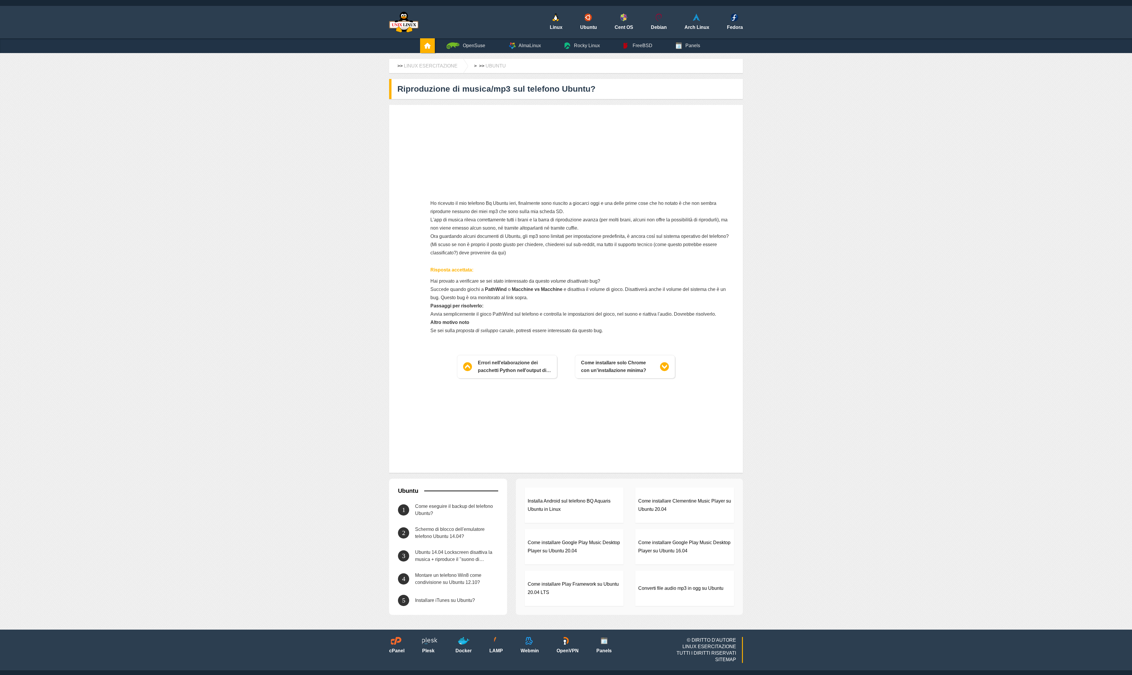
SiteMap (725, 659)
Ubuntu (496, 65)
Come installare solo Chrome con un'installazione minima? (613, 366)
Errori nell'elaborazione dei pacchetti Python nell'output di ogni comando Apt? (512, 367)
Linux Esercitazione (431, 65)
